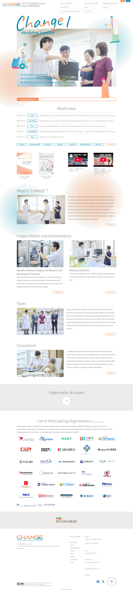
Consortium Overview (92, 562)
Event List (60, 144)
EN (128, 1)
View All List (111, 144)
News (72, 545)
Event (72, 554)
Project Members (91, 553)
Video (72, 562)
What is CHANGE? (75, 537)
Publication (74, 559)
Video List (98, 144)
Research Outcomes (92, 543)
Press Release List (35, 144)
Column (72, 551)
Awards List (73, 144)
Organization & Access (92, 569)
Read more (111, 224)
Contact (87, 575)
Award (72, 556)
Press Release (74, 548)
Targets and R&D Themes (93, 539)
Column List (47, 144)
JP (122, 1)
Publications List (85, 144)
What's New (73, 542)
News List (22, 144)
